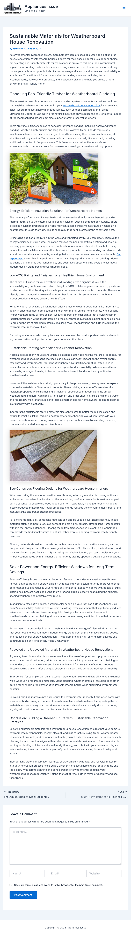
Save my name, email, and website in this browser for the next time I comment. (58, 884)
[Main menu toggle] (124, 8)
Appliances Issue (41, 6)
